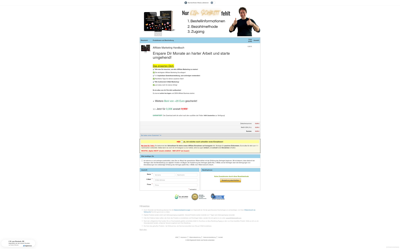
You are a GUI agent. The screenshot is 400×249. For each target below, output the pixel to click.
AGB (176, 237)
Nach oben (143, 229)
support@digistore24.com (233, 218)
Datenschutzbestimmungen (182, 210)
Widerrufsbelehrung (195, 237)
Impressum (184, 237)
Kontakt (220, 237)
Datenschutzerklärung (209, 237)
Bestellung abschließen (230, 180)
